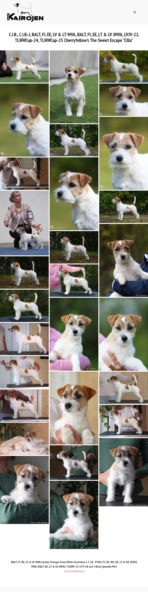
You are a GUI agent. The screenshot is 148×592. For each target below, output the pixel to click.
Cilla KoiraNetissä (74, 571)
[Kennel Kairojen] (25, 12)
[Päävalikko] (135, 12)
